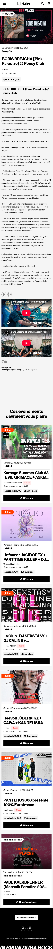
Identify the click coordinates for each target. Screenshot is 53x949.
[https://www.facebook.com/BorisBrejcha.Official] (3, 294)
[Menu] (4, 3)
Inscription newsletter (26, 918)
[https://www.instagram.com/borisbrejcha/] (9, 294)
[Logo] (24, 3)
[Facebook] (23, 929)
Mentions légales (40, 938)
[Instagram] (29, 929)
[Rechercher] (43, 4)
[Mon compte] (49, 4)
